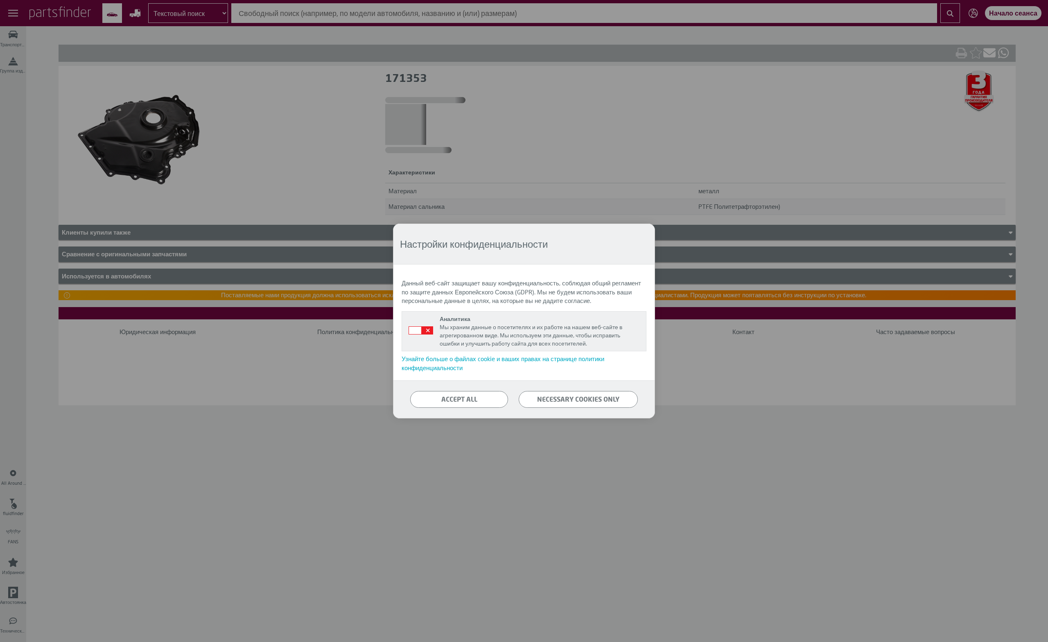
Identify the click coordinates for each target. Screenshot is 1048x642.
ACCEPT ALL (459, 399)
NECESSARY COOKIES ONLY (578, 399)
